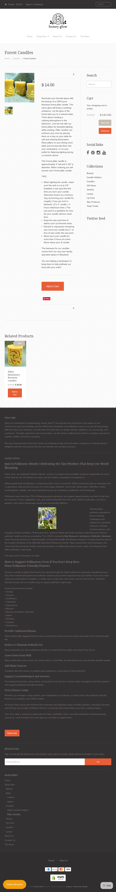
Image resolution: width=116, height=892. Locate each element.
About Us (57, 36)
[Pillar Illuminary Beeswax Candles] (15, 353)
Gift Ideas (91, 185)
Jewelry (90, 189)
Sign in (29, 4)
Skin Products (93, 202)
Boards (90, 173)
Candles (16, 59)
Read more (12, 733)
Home (29, 36)
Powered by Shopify (80, 886)
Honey (9, 818)
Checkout (39, 4)
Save (48, 298)
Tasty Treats (92, 206)
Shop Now (41, 36)
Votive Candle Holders (17, 810)
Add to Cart (52, 286)
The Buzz (84, 36)
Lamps (90, 194)
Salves (10, 801)
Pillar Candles (13, 814)
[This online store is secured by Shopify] (58, 877)
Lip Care (91, 198)
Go (98, 761)
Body (8, 793)
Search (51, 860)
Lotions (10, 797)
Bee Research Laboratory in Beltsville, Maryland (87, 536)
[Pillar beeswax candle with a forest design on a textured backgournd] (9, 111)
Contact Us (71, 36)
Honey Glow (38, 886)
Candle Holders (94, 177)
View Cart (105, 122)
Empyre (69, 886)
